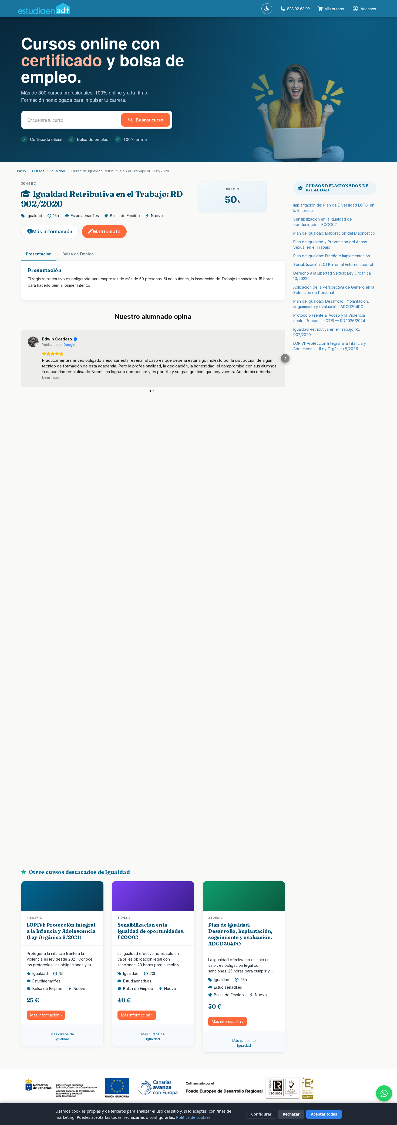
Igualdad (58, 171)
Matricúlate (106, 231)
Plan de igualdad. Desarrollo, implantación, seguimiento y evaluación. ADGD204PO (240, 934)
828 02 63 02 (298, 8)
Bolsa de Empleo (78, 254)
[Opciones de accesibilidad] (266, 8)
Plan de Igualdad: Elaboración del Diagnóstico (334, 233)
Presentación (39, 254)
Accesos (368, 8)
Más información (52, 231)
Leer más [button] (50, 377)
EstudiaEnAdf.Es (44, 8)
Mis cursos (333, 8)
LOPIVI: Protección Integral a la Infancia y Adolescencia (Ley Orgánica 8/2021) (61, 931)
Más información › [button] (46, 1015)
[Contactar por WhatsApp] (384, 1093)
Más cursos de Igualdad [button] (62, 1036)
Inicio (21, 171)
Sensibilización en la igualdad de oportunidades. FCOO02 (150, 931)
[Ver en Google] (33, 341)
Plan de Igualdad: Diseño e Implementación (331, 256)
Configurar (261, 1114)
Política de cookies (193, 1117)
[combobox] (72, 120)
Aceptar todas (324, 1114)
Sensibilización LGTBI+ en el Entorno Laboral (333, 264)
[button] (21, 358)
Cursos (38, 171)
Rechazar (291, 1114)
